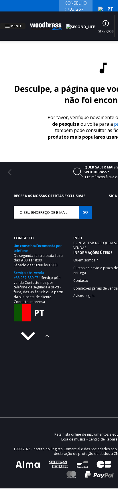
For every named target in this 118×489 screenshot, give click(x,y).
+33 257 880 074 (27, 270)
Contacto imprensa (29, 294)
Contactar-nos (88, 236)
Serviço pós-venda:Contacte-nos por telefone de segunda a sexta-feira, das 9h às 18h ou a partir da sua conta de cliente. (38, 280)
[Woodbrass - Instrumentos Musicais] (49, 22)
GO (85, 205)
